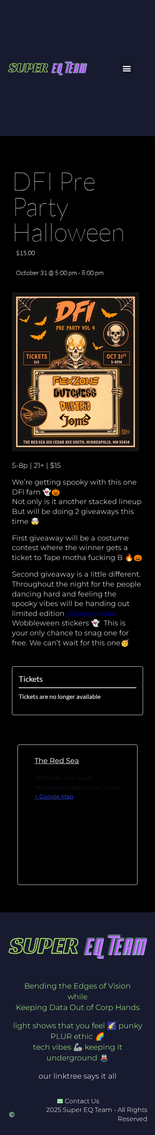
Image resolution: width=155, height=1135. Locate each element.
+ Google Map (54, 796)
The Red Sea (57, 760)
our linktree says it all (77, 1076)
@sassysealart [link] (91, 613)
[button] (126, 68)
